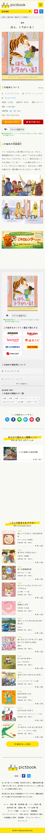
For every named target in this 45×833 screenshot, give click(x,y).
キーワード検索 (13, 811)
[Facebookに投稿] (13, 419)
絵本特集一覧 (22, 804)
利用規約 (21, 817)
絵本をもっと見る (24, 744)
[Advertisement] (22, 491)
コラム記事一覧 (32, 808)
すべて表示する (22, 383)
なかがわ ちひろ (10, 98)
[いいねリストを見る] (36, 11)
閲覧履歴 (34, 811)
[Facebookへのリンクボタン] (23, 776)
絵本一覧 (13, 804)
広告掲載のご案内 (10, 817)
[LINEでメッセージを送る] (19, 419)
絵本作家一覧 (11, 808)
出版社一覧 (22, 808)
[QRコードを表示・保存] (38, 419)
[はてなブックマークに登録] (25, 419)
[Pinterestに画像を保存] (31, 419)
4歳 (10, 111)
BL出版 (10, 102)
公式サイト (30, 402)
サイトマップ (22, 821)
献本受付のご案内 (36, 814)
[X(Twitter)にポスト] (7, 419)
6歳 (18, 111)
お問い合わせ (24, 814)
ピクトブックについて (10, 814)
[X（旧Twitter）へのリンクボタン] (29, 776)
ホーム (6, 804)
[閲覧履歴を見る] (41, 11)
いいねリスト (24, 811)
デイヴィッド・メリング (33, 93)
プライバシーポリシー (33, 817)
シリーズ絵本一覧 (35, 804)
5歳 (14, 111)
